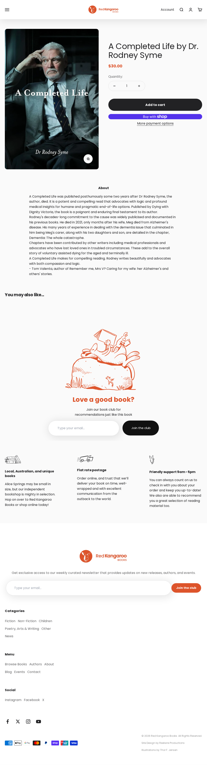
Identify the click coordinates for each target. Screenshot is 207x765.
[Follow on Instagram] (28, 721)
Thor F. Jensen (168, 750)
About (49, 664)
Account (167, 9)
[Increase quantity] (139, 86)
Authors (35, 664)
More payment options (155, 123)
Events (19, 672)
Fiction (10, 621)
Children (45, 621)
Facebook (32, 700)
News (9, 636)
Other (46, 628)
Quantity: (115, 76)
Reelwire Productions (172, 743)
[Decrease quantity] (114, 86)
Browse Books (16, 664)
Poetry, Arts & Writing (22, 628)
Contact (34, 672)
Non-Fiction (27, 621)
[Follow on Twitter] (18, 721)
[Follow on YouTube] (38, 721)
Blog (8, 672)
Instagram (13, 700)
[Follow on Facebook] (7, 721)
